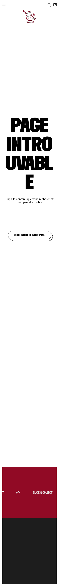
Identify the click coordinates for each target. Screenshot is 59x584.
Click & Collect (42, 492)
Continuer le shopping (29, 235)
